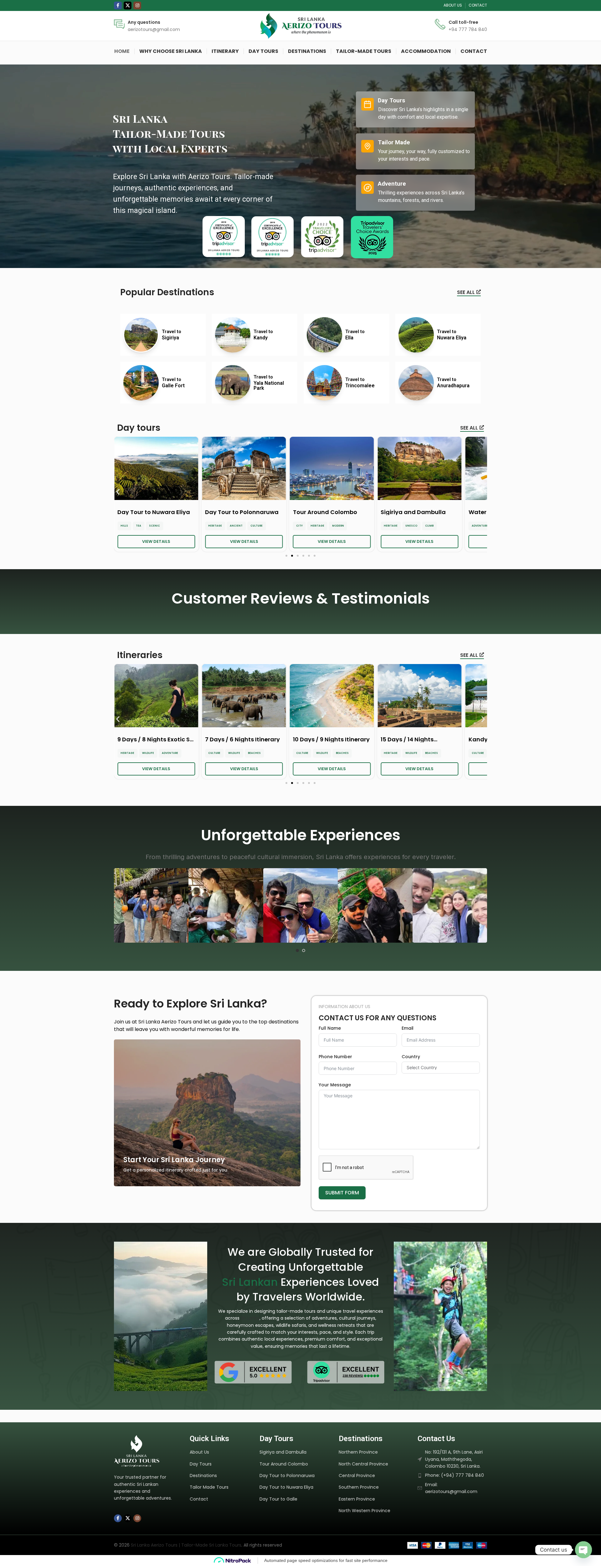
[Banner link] (207, 1112)
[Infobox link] (147, 26)
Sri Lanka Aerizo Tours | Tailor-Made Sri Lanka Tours (186, 1545)
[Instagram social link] (137, 5)
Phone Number (335, 1056)
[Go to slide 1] (297, 950)
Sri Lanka (250, 1318)
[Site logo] (300, 25)
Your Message (335, 1085)
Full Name (330, 1028)
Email (408, 1028)
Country (411, 1056)
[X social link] (127, 5)
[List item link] (221, 1452)
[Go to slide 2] (303, 950)
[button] (118, 492)
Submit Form (342, 1192)
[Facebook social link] (118, 5)
